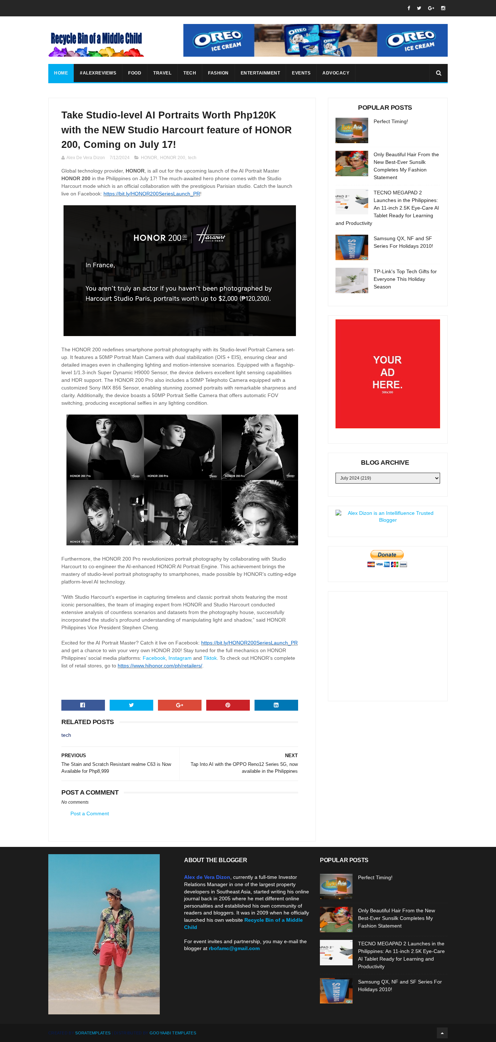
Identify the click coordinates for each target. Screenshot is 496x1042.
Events (301, 73)
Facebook (154, 658)
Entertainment (260, 73)
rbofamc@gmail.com (234, 948)
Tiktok (210, 658)
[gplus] (431, 8)
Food (134, 73)
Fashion (218, 73)
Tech (189, 73)
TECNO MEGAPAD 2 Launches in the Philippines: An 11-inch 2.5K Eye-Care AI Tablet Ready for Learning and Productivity (387, 208)
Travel (162, 73)
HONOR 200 (172, 157)
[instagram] (443, 8)
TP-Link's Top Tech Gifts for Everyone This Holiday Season (405, 279)
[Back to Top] (442, 1032)
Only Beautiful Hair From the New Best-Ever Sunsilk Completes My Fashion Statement (396, 918)
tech (192, 157)
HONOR (149, 157)
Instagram (180, 658)
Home (61, 73)
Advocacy (335, 73)
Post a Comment (89, 813)
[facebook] (408, 8)
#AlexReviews (98, 73)
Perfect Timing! (391, 121)
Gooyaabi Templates (173, 1033)
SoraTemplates (92, 1033)
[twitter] (419, 8)
